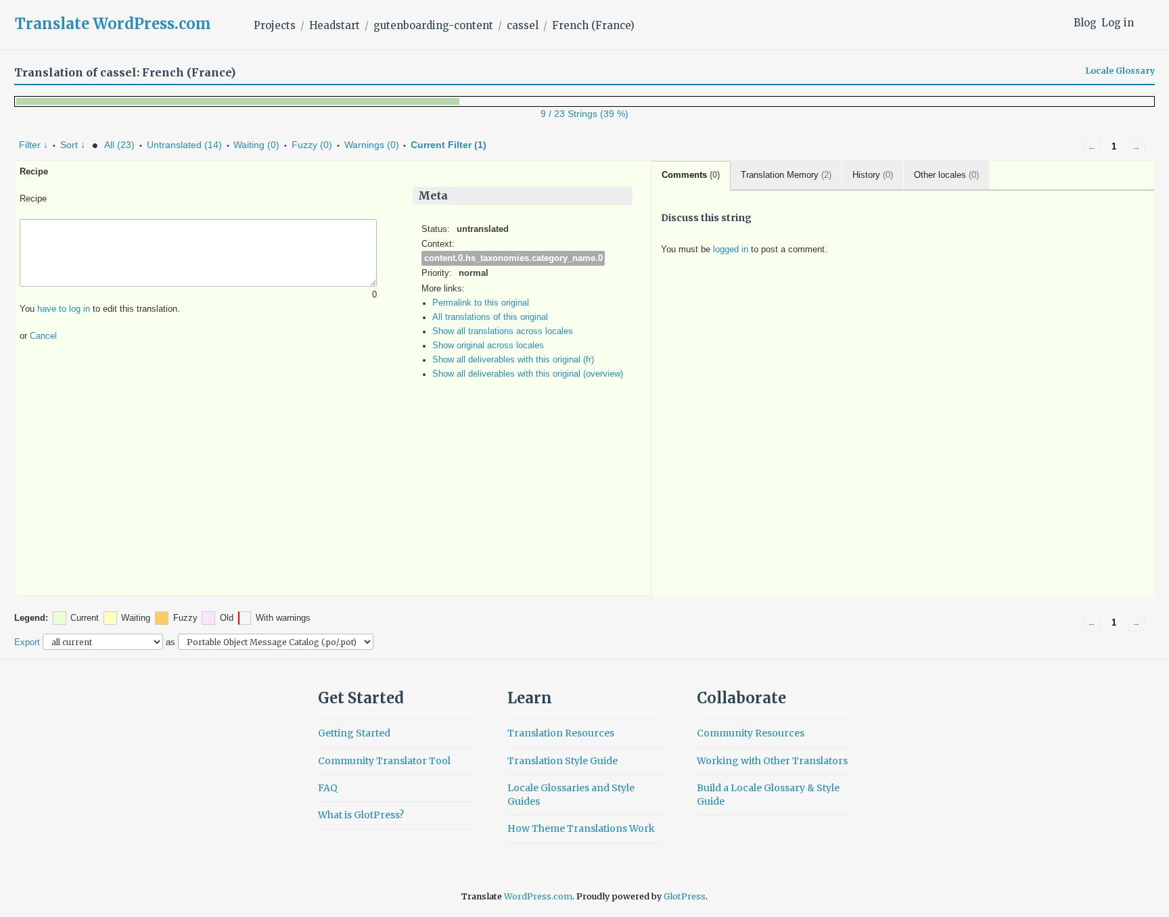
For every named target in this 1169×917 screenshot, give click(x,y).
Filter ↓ (33, 144)
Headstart (334, 25)
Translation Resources (560, 733)
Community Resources (750, 733)
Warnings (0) (371, 144)
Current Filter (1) (448, 144)
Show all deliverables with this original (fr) (513, 360)
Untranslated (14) (184, 144)
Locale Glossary (1120, 71)
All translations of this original (490, 317)
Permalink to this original (480, 303)
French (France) (593, 25)
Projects (275, 25)
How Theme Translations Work (581, 828)
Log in (1117, 22)
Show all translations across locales (502, 331)
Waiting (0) (256, 144)
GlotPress (685, 896)
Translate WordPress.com (113, 23)
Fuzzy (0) (312, 144)
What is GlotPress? (361, 815)
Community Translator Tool (384, 761)
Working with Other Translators (772, 761)
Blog (1085, 22)
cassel (522, 25)
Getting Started (354, 733)
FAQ (328, 788)
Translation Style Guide (562, 761)
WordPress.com (538, 896)
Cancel (43, 336)
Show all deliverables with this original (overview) (527, 374)
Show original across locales (488, 345)
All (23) (119, 144)
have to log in (63, 309)
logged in (730, 249)
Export (27, 642)
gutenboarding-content (433, 25)
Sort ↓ (72, 144)
